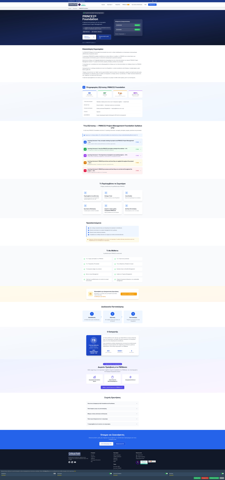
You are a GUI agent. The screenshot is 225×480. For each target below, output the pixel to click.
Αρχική (103, 4)
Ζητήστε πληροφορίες (119, 33)
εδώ (75, 471)
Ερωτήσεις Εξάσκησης (137, 4)
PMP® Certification (117, 455)
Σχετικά (92, 455)
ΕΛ (152, 1)
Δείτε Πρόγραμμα (105, 443)
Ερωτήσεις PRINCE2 (117, 468)
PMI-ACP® (115, 459)
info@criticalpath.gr (141, 456)
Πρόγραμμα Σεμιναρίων (96, 459)
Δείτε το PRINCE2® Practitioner (88, 42)
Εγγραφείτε (137, 25)
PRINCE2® (115, 458)
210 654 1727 (140, 455)
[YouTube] (75, 462)
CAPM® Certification (117, 456)
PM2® (114, 461)
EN (156, 1)
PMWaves (125, 4)
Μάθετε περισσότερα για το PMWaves (112, 387)
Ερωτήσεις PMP (116, 466)
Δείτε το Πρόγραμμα (87, 37)
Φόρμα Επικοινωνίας (140, 458)
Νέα (145, 4)
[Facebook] (69, 462)
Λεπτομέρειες (3, 475)
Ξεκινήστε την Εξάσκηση (128, 294)
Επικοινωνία (152, 4)
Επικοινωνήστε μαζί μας (104, 37)
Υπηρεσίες (117, 4)
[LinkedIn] (72, 462)
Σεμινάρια (109, 4)
